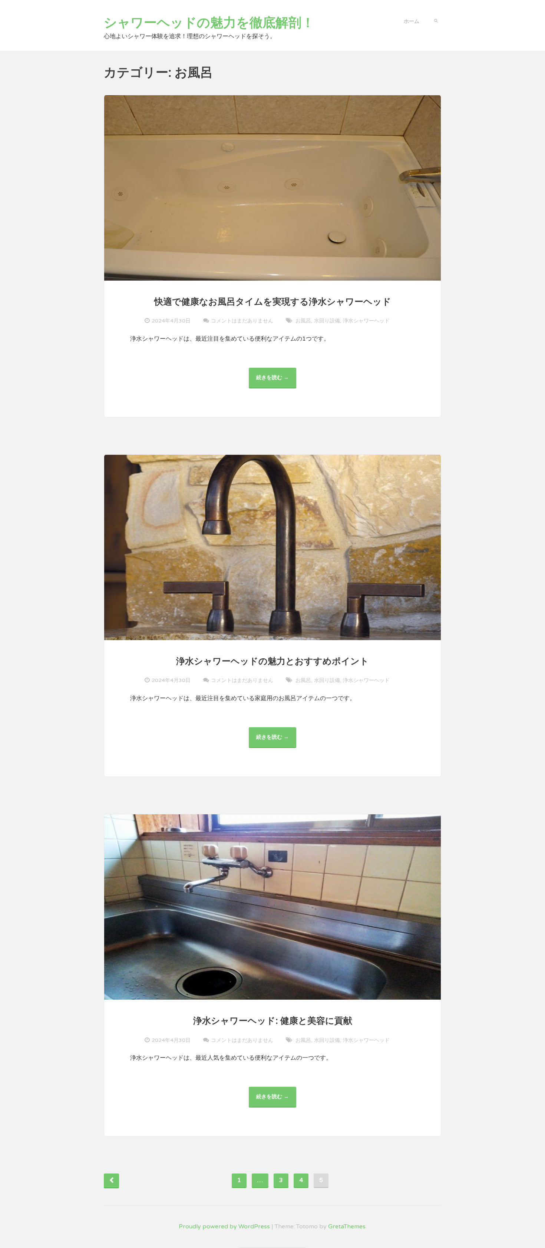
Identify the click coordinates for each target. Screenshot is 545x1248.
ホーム (411, 21)
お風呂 (303, 321)
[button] (435, 20)
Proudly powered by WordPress (224, 1226)
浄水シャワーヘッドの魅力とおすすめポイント (272, 661)
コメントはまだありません (242, 321)
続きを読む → (275, 381)
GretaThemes (347, 1226)
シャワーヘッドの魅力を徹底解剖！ (209, 23)
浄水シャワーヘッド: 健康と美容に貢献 (272, 1021)
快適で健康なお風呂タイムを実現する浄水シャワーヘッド (272, 302)
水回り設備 (327, 321)
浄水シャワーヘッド (366, 321)
